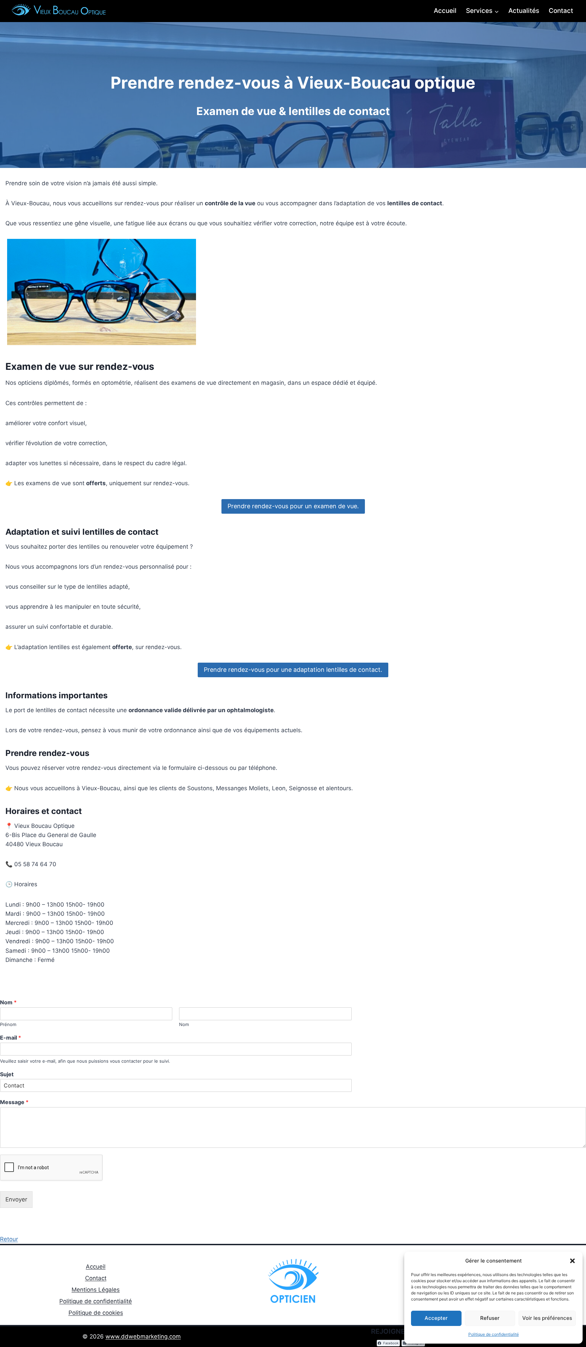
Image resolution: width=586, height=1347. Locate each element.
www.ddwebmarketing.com (143, 1336)
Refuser (490, 1318)
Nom (8, 1002)
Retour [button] (9, 1239)
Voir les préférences (547, 1318)
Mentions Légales (96, 1289)
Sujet (7, 1074)
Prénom (8, 1024)
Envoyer (16, 1199)
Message (14, 1102)
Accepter (436, 1318)
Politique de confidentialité (493, 1334)
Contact (561, 11)
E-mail (10, 1037)
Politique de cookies (96, 1312)
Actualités (523, 11)
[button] (572, 1260)
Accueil (445, 11)
